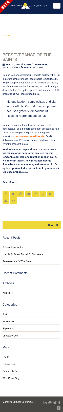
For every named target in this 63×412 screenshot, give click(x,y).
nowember (8, 321)
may (41, 67)
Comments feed (11, 371)
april (27, 67)
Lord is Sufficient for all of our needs (23, 254)
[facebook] (59, 402)
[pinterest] (50, 402)
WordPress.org (11, 378)
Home (6, 35)
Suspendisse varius (13, 247)
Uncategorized (11, 67)
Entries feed (9, 364)
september (41, 64)
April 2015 (8, 293)
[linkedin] (45, 402)
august (34, 67)
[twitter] (55, 402)
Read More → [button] (10, 182)
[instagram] (58, 407)
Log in (6, 357)
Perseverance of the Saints (27, 57)
